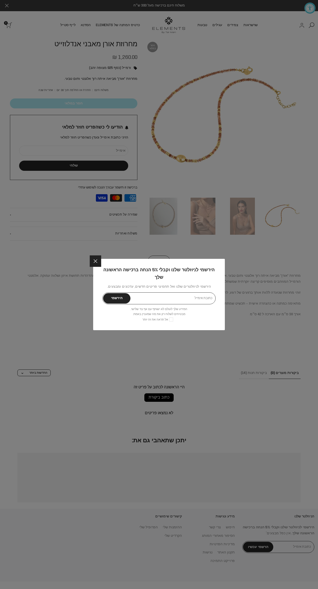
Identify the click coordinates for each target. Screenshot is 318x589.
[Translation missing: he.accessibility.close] (95, 261)
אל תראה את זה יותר (155, 319)
